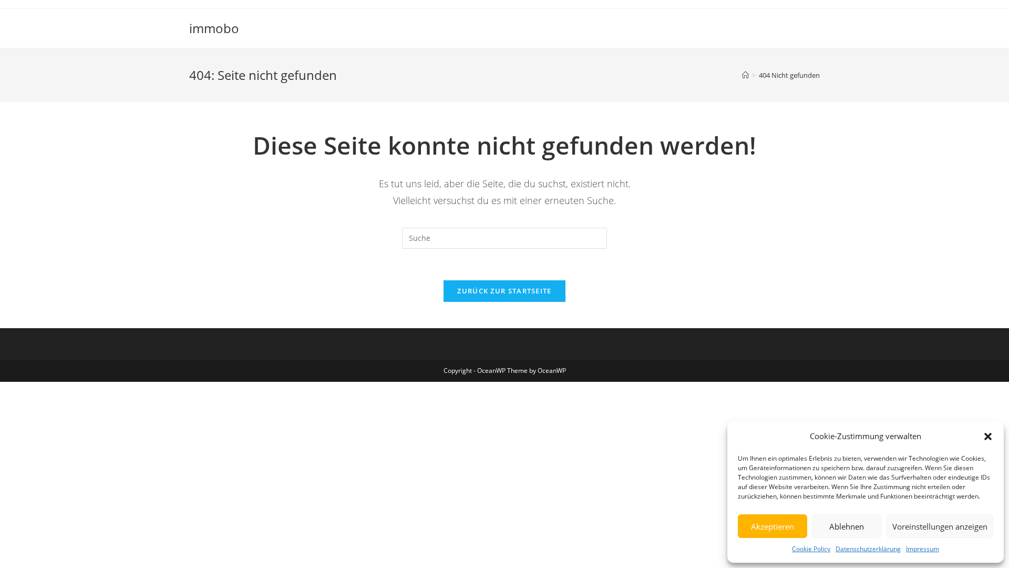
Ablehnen (846, 526)
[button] (988, 436)
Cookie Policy (811, 548)
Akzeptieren (772, 526)
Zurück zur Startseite (504, 291)
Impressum (922, 548)
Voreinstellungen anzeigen (939, 526)
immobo (214, 28)
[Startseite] (745, 75)
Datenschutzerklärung (868, 548)
